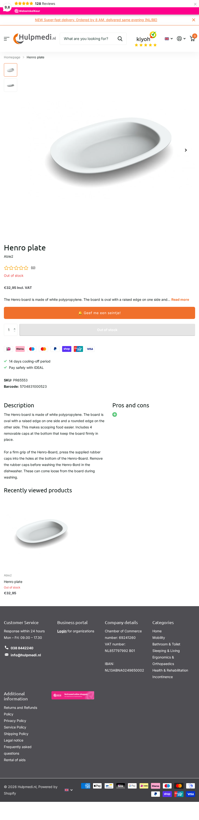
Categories (163, 622)
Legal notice (13, 740)
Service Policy (15, 727)
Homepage (12, 57)
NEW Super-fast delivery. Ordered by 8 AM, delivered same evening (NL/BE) (96, 20)
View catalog (6, 39)
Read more (180, 299)
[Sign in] (181, 38)
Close (193, 20)
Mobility (158, 637)
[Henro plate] (41, 533)
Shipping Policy (16, 734)
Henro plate (13, 582)
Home (157, 631)
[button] (99, 313)
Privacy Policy (15, 721)
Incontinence (162, 677)
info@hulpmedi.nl (26, 655)
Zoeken (120, 39)
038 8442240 (22, 648)
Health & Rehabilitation (170, 670)
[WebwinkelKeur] (72, 695)
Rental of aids (14, 760)
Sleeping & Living (166, 651)
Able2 (8, 256)
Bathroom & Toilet (166, 644)
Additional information (16, 696)
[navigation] (10, 70)
